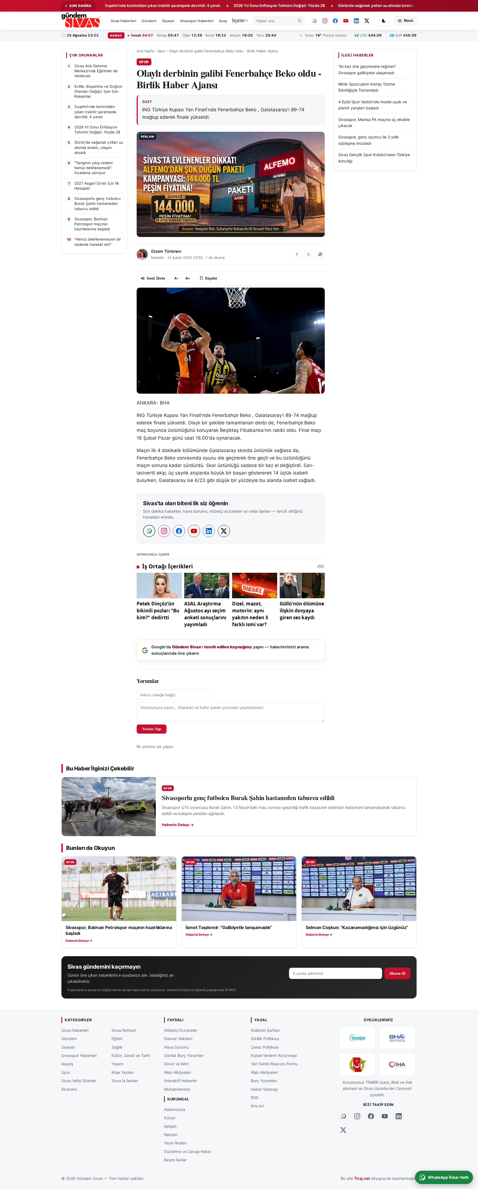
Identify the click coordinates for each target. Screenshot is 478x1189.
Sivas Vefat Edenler (78, 1080)
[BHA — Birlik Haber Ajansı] (397, 1037)
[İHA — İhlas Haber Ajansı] (397, 1064)
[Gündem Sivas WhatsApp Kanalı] (314, 20)
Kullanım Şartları (265, 1030)
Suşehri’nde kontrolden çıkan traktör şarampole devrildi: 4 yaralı (124, 5)
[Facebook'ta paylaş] (297, 254)
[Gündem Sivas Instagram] (324, 20)
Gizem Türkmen (166, 251)
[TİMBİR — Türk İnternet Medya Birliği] (357, 1037)
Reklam (170, 1134)
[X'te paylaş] (308, 254)
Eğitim (117, 1038)
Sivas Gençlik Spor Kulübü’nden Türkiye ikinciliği (374, 157)
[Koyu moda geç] (383, 21)
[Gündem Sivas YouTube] (345, 20)
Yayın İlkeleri (175, 1143)
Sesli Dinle (156, 278)
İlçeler (240, 20)
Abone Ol (397, 973)
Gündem (149, 21)
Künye (169, 1117)
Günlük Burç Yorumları (184, 1055)
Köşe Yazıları (122, 1072)
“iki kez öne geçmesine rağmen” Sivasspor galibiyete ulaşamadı (367, 69)
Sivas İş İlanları (124, 1080)
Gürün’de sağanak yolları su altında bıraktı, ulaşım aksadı (351, 5)
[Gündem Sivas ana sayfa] (81, 20)
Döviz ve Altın (176, 1063)
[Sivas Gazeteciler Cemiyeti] (357, 1064)
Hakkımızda (174, 1109)
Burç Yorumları (264, 1080)
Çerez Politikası (265, 1047)
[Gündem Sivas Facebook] (335, 20)
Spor (161, 51)
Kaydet (211, 278)
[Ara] (300, 20)
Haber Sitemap (264, 1089)
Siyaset (168, 21)
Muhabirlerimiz (177, 1089)
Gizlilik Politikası (265, 1038)
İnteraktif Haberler (180, 1080)
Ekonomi (69, 1089)
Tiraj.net (362, 1178)
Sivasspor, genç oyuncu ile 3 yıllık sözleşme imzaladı (368, 140)
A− (176, 278)
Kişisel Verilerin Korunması (274, 1055)
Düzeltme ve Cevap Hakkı (187, 1151)
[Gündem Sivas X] (366, 20)
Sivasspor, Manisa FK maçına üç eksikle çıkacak (374, 122)
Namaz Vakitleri (178, 1038)
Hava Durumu (176, 1047)
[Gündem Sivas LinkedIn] (356, 20)
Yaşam (117, 1063)
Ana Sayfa (145, 51)
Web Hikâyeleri (177, 1072)
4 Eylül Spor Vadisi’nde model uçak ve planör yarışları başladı (372, 104)
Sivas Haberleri (123, 21)
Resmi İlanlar (175, 1159)
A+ (187, 278)
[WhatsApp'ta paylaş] (320, 254)
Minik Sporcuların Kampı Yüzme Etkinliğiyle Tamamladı (366, 87)
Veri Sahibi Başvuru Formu (274, 1063)
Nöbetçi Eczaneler (180, 1030)
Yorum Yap (151, 729)
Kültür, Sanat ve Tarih (130, 1055)
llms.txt (257, 1105)
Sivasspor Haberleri (196, 21)
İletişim (170, 1126)
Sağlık (117, 1047)
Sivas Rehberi (123, 1030)
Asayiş (224, 21)
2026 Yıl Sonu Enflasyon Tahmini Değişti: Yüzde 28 (240, 5)
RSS (254, 1097)
